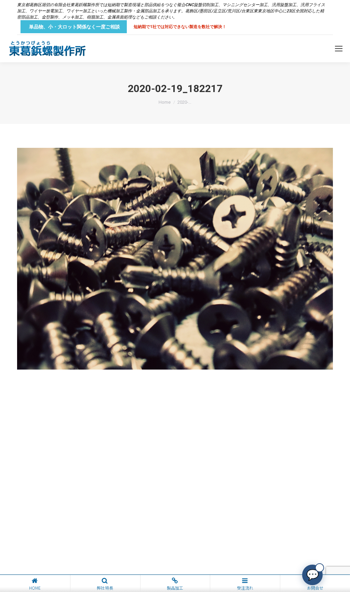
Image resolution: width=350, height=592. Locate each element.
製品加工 (175, 588)
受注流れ (245, 588)
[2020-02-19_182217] (175, 259)
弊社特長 (105, 588)
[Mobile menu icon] (338, 48)
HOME (35, 588)
